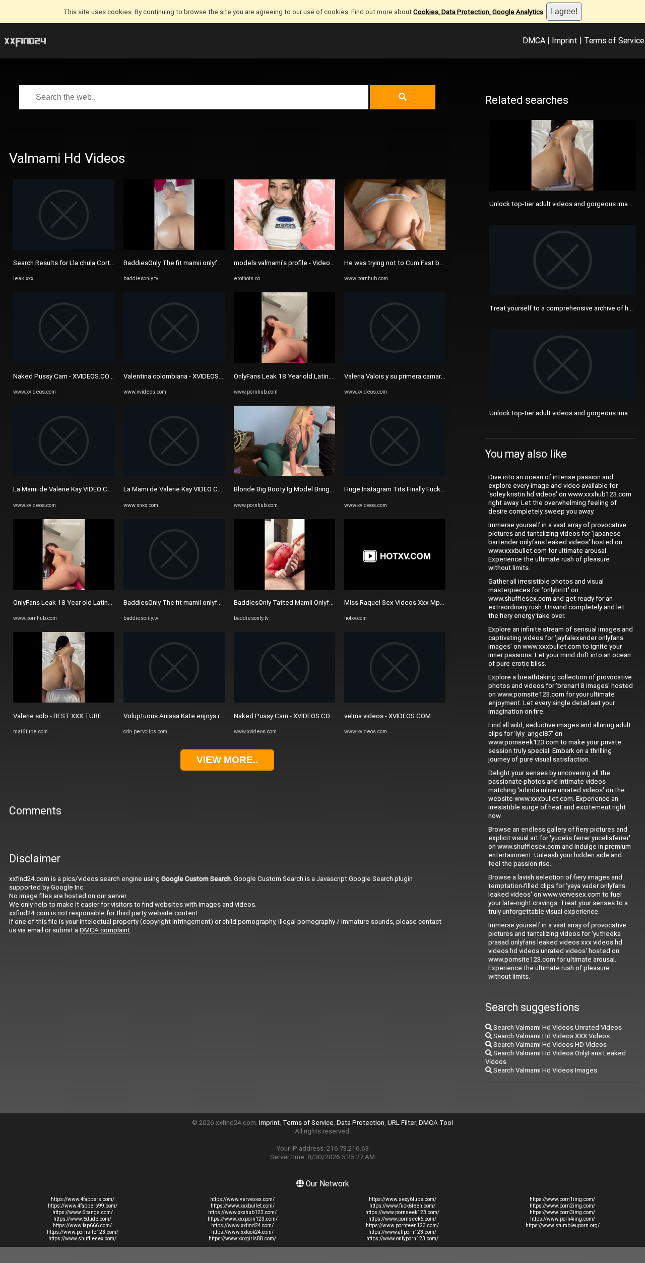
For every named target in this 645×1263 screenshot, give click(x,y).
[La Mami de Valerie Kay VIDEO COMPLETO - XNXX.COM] (174, 474)
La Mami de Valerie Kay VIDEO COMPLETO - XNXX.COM (204, 489)
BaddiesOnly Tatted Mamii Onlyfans (287, 602)
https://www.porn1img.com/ (562, 1199)
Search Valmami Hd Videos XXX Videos (551, 1036)
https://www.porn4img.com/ (562, 1219)
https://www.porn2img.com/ (562, 1206)
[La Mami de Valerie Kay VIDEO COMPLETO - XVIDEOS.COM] (63, 474)
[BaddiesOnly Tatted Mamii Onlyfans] (284, 587)
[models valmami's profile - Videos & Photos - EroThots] (284, 247)
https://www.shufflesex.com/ (82, 1238)
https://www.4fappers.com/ (82, 1199)
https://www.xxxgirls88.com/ (242, 1238)
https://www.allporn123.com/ (402, 1232)
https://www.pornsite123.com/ (82, 1232)
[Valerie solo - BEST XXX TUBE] (63, 700)
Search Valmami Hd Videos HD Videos (549, 1044)
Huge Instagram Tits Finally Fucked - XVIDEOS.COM (420, 489)
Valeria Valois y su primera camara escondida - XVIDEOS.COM (434, 376)
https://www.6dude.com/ (82, 1219)
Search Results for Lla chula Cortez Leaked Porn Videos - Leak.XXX (113, 263)
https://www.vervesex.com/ (242, 1199)
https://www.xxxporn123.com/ (243, 1219)
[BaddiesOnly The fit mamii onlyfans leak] (174, 247)
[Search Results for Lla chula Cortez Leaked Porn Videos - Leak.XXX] (63, 247)
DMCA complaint (105, 930)
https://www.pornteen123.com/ (402, 1225)
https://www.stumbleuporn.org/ (563, 1225)
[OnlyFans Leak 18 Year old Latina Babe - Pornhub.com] (63, 587)
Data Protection (360, 1122)
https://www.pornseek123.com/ (402, 1212)
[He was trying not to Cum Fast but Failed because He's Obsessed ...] (394, 247)
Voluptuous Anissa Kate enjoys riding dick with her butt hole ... (215, 716)
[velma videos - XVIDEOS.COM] (394, 700)
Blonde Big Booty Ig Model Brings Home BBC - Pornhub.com (323, 489)
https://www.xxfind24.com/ (242, 1225)
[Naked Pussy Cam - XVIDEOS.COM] (63, 360)
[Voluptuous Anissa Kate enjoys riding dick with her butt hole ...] (174, 700)
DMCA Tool (436, 1122)
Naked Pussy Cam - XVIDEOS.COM (64, 376)
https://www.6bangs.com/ (82, 1212)
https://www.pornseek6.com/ (402, 1219)
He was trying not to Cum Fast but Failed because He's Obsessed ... (445, 263)
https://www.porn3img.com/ (562, 1212)
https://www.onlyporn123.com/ (402, 1238)
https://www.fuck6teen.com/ (402, 1206)
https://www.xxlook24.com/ (242, 1232)
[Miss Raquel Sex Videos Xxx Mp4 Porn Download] (394, 587)
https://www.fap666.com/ (82, 1225)
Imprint (564, 40)
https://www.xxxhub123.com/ (242, 1212)
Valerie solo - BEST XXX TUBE (57, 716)
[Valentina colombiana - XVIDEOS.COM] (174, 360)
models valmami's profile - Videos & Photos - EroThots (315, 263)
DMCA (534, 40)
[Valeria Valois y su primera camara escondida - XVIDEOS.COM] (394, 360)
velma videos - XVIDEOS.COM (387, 716)
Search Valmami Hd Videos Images (544, 1070)
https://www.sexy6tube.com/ (402, 1199)
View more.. (227, 759)
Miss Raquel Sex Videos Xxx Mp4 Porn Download (417, 602)
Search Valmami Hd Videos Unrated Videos (557, 1027)
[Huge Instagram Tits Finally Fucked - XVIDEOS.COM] (394, 474)
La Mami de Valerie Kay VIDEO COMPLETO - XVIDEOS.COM (99, 489)
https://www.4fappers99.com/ (82, 1206)
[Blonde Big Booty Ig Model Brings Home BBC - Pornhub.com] (284, 474)
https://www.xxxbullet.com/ (243, 1206)
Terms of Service (614, 40)
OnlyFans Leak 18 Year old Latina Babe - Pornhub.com (93, 602)
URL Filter (402, 1122)
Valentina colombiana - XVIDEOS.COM (179, 376)
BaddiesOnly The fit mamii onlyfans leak (182, 263)
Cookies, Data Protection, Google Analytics (478, 12)
